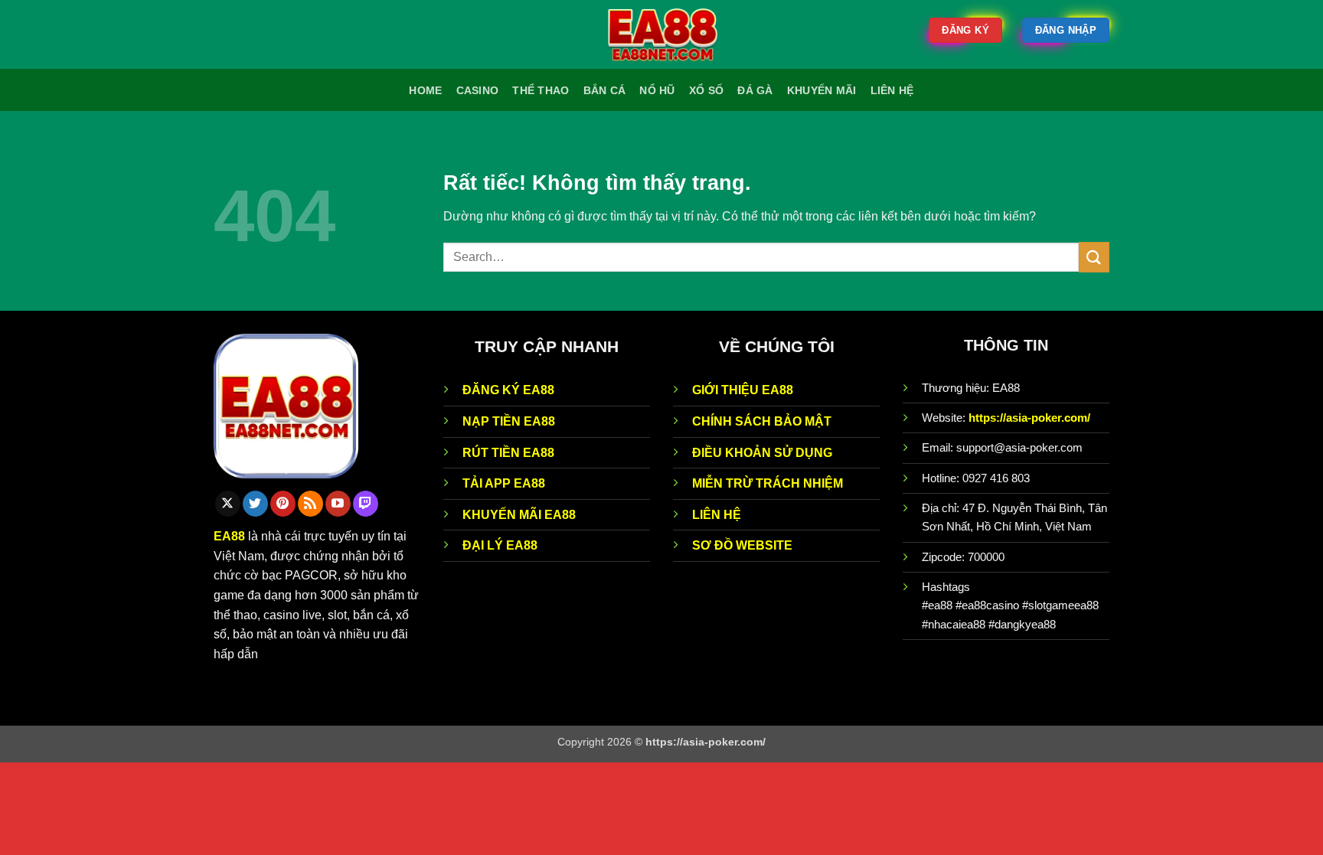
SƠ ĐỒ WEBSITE (742, 545)
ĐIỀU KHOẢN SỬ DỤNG (762, 452)
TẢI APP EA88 (503, 483)
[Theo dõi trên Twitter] (255, 504)
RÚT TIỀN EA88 (508, 452)
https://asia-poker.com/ (1029, 417)
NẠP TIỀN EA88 (508, 421)
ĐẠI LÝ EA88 (499, 545)
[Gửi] (1094, 257)
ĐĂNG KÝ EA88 (508, 389)
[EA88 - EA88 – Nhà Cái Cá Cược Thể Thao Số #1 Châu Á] (661, 35)
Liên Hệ (892, 90)
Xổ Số (706, 90)
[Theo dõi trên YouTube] (338, 504)
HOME (425, 90)
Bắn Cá (604, 90)
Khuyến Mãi (822, 90)
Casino (477, 90)
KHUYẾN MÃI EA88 (519, 514)
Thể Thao (540, 90)
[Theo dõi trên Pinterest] (283, 504)
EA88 (229, 536)
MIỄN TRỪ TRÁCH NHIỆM (767, 483)
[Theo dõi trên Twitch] (365, 504)
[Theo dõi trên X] (227, 504)
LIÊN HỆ (716, 514)
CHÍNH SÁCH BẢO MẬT (761, 421)
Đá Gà (755, 90)
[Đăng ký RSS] (310, 504)
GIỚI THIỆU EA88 (742, 389)
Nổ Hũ (657, 90)
